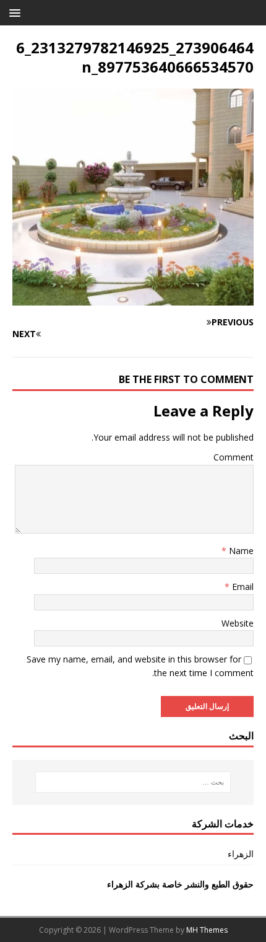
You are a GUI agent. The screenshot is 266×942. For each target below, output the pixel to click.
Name (240, 551)
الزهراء (241, 854)
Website (237, 623)
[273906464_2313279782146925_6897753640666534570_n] (133, 298)
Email (242, 586)
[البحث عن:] (133, 782)
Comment (233, 457)
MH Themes (207, 930)
